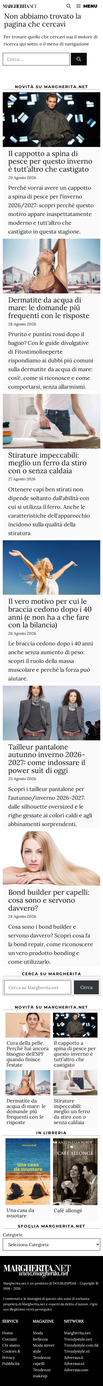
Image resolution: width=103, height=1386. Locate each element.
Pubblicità (11, 1363)
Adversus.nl (74, 1363)
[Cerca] (79, 59)
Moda (38, 1332)
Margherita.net (77, 1332)
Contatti (9, 1339)
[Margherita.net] (20, 6)
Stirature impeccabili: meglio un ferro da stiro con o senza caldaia (47, 463)
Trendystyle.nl (77, 1351)
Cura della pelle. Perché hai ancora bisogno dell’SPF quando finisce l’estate (28, 1054)
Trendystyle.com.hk (81, 1345)
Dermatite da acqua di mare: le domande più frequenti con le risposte (49, 307)
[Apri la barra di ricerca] (69, 6)
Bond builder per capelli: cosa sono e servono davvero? (49, 900)
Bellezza (40, 1339)
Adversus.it (73, 1357)
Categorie (13, 1234)
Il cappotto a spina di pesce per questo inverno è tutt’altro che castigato (50, 161)
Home (7, 1332)
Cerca (86, 987)
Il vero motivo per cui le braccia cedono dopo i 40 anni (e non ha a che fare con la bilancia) (50, 613)
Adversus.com (76, 1369)
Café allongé (68, 1210)
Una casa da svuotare (20, 1213)
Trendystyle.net (78, 1339)
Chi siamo (11, 1345)
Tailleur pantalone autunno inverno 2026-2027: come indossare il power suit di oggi (46, 758)
